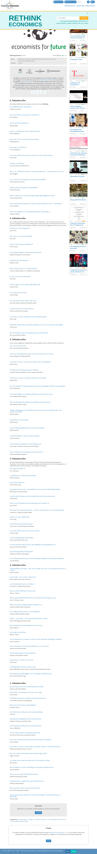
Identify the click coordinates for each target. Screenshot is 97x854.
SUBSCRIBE (83, 18)
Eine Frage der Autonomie (18, 293)
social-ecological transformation (19, 821)
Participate (90, 6)
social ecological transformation (57, 819)
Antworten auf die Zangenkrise (20, 228)
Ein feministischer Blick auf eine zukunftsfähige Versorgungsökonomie (32, 545)
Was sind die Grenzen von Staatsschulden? (23, 268)
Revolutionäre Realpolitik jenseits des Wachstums (25, 719)
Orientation (70, 6)
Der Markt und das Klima (18, 632)
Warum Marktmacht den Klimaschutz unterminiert (26, 452)
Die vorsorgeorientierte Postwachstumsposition (25, 733)
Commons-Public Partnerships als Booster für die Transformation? (31, 155)
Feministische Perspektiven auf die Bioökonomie (25, 444)
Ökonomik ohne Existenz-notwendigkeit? (23, 705)
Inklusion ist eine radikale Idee (19, 517)
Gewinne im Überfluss (17, 163)
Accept (73, 851)
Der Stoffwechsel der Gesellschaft (20, 107)
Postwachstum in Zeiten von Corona (21, 660)
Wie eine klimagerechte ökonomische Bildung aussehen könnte (30, 402)
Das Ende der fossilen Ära (18, 346)
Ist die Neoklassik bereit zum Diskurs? (22, 584)
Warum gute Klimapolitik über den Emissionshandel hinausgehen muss (33, 598)
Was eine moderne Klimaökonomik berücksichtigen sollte (28, 753)
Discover (80, 6)
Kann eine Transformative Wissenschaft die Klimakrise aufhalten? (30, 740)
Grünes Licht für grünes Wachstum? (21, 244)
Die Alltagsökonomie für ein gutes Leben (23, 667)
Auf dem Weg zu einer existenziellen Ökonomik (25, 285)
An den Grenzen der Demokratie (20, 276)
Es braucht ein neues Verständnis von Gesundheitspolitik (28, 317)
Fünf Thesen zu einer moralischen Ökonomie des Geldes (28, 378)
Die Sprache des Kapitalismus (19, 123)
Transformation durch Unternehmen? (22, 309)
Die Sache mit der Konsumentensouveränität (24, 139)
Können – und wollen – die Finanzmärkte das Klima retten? (29, 618)
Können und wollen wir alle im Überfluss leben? (25, 131)
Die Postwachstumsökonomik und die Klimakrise (25, 726)
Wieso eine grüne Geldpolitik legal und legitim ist (26, 605)
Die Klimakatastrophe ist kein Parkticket (23, 653)
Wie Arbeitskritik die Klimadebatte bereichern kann (26, 625)
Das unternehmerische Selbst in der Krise (23, 301)
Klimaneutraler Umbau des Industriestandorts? (25, 788)
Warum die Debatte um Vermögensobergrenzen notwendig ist (30, 212)
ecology (30, 819)
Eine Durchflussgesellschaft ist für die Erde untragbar (27, 428)
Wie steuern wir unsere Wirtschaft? (21, 236)
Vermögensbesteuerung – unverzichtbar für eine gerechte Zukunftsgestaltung (35, 489)
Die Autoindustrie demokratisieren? (21, 524)
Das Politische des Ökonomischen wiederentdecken (26, 712)
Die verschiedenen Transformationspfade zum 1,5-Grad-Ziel (29, 646)
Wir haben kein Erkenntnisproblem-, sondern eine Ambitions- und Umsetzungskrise (37, 510)
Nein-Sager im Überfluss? (18, 147)
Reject (67, 851)
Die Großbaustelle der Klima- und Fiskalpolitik (25, 612)
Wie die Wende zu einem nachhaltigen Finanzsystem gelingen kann (31, 767)
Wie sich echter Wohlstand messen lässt (22, 591)
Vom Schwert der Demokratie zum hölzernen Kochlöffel (27, 179)
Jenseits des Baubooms (17, 482)
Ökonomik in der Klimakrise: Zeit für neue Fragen (26, 692)
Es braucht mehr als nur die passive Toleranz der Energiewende (30, 362)
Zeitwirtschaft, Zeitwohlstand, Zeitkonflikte (23, 187)
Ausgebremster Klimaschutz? (19, 260)
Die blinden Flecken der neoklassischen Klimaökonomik (27, 698)
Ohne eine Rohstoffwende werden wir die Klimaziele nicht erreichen (31, 354)
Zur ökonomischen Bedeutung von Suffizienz (24, 370)
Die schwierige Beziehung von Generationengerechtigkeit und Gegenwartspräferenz (37, 558)
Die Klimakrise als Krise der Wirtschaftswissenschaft (26, 687)
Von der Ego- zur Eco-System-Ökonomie (23, 577)
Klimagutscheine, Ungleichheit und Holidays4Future (27, 781)
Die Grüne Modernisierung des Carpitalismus (24, 115)
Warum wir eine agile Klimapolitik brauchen (24, 774)
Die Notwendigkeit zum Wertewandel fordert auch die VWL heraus (31, 394)
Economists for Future (26, 81)
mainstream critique (40, 819)
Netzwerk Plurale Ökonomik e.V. (58, 832)
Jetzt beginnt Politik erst (17, 469)
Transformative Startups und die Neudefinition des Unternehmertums (32, 496)
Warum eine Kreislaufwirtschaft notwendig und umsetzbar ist (29, 503)
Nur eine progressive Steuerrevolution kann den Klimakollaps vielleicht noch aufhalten (37, 386)
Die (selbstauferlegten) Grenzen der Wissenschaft (25, 252)
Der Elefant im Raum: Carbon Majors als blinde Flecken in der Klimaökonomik (35, 747)
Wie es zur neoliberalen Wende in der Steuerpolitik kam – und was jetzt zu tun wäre (37, 171)
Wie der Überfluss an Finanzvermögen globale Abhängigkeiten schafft (32, 196)
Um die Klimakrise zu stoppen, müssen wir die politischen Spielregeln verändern (36, 639)
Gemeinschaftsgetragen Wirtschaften (22, 538)
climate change (22, 819)
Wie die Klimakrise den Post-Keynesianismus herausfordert (29, 333)
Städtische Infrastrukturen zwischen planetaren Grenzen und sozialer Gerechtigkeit (36, 325)
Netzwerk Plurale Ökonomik (46, 80)
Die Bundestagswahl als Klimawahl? (21, 551)
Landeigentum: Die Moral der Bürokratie (23, 475)
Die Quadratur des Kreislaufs (19, 420)
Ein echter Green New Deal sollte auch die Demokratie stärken (30, 760)
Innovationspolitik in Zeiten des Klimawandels (24, 436)
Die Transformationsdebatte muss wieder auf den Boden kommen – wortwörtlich (36, 204)
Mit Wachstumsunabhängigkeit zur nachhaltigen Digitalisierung (30, 674)
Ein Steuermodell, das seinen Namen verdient (24, 531)
